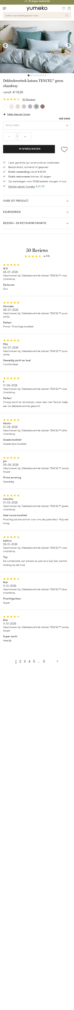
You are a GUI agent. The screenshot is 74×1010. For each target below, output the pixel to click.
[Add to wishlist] (64, 149)
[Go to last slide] (5, 45)
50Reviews (28, 99)
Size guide (64, 119)
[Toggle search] (11, 8)
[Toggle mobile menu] (4, 8)
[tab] (28, 75)
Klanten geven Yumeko (21, 186)
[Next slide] (68, 45)
